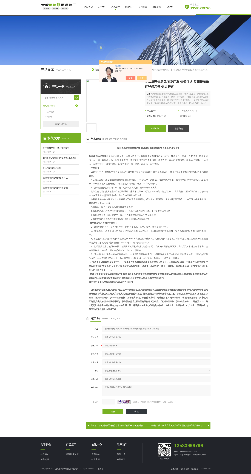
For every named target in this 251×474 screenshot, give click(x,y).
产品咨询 (155, 128)
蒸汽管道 (50, 112)
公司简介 (45, 454)
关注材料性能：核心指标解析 (56, 148)
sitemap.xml (205, 469)
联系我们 (170, 7)
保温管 (49, 117)
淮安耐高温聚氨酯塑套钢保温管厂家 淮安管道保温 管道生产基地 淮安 (131, 425)
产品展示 (115, 7)
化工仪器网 (184, 469)
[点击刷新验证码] (124, 402)
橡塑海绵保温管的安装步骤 (55, 188)
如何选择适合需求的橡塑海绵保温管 (59, 158)
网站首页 (88, 7)
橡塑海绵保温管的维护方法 (55, 178)
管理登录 (194, 469)
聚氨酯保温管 (49, 105)
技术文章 (142, 7)
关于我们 (102, 7)
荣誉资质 (45, 459)
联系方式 (121, 454)
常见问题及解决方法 (52, 168)
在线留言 (156, 7)
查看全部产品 (61, 124)
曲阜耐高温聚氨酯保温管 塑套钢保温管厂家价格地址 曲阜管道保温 (189, 425)
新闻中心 (129, 7)
